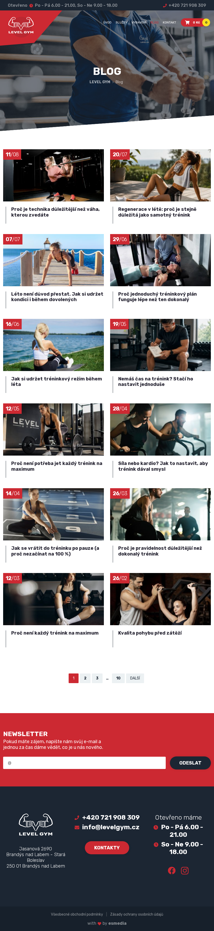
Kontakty (107, 848)
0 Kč (199, 22)
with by (107, 923)
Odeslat (190, 763)
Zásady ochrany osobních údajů (136, 914)
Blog (154, 22)
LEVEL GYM (100, 82)
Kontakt (169, 22)
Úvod (107, 22)
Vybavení (139, 22)
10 (118, 678)
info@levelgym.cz (110, 827)
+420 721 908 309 (187, 5)
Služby (121, 22)
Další (135, 678)
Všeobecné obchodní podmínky (77, 914)
